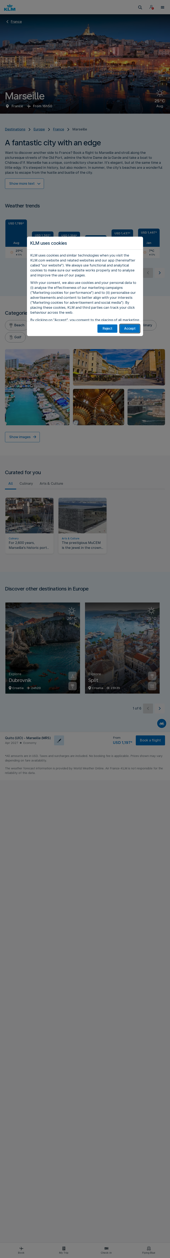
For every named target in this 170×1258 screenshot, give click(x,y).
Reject (107, 328)
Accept (130, 328)
